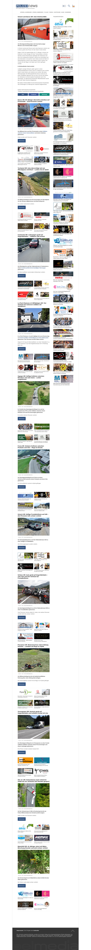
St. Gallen (46, 12)
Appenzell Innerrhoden (37, 12)
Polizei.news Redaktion (27, 41)
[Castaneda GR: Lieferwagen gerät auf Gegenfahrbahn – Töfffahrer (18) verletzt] (34, 250)
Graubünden (68, 12)
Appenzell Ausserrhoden (26, 12)
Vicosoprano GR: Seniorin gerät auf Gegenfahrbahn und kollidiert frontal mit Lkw (33, 712)
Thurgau (51, 12)
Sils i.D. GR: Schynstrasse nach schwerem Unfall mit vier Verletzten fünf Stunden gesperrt (33, 780)
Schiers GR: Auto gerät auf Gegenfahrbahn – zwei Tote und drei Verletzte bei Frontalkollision (33, 576)
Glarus (62, 12)
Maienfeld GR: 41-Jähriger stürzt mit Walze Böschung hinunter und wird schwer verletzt (33, 847)
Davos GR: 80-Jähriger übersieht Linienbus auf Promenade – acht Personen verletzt (33, 100)
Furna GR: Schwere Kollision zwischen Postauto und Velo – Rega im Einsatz (31, 446)
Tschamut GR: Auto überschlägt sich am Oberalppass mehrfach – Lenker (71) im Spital (33, 168)
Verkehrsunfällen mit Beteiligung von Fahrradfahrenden (33, 337)
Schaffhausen (57, 12)
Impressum (20, 930)
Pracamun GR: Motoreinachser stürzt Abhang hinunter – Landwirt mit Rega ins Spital (33, 645)
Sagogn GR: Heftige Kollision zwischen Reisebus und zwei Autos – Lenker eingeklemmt (31, 377)
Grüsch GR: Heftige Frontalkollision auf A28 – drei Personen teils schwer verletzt (33, 515)
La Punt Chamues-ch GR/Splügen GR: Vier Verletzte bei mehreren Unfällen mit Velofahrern (32, 304)
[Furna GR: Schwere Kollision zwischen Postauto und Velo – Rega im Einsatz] (34, 461)
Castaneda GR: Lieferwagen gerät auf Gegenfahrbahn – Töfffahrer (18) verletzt (31, 235)
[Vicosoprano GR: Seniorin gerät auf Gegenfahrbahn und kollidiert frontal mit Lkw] (34, 727)
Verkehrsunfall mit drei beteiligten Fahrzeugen (33, 268)
